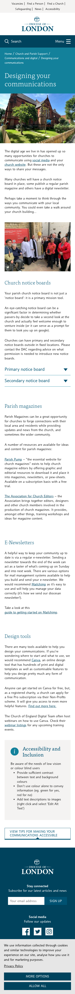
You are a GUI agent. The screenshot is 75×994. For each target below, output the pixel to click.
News (38, 9)
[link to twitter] (37, 931)
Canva (36, 660)
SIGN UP (56, 901)
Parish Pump (13, 459)
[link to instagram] (49, 931)
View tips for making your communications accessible (33, 833)
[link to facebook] (26, 931)
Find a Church (55, 3)
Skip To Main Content (18, 16)
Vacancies (17, 3)
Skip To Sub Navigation (24, 852)
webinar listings (15, 725)
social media (41, 160)
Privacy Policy (13, 966)
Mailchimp (39, 584)
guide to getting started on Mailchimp (31, 612)
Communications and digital (21, 58)
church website (15, 164)
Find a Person (35, 3)
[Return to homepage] (38, 23)
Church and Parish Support (31, 53)
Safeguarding (23, 9)
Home (8, 53)
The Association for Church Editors (29, 496)
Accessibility (52, 9)
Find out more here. (42, 706)
